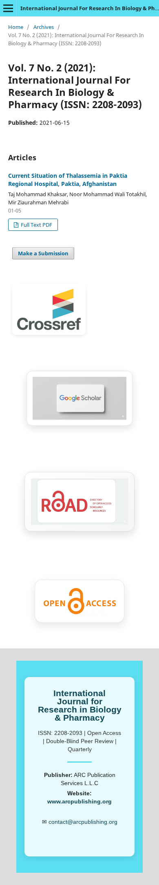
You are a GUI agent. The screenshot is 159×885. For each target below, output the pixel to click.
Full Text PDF (36, 224)
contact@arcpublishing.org (83, 822)
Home (15, 27)
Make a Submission (43, 253)
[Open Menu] (8, 8)
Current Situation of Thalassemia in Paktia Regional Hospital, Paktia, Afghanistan (67, 180)
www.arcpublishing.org (79, 801)
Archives (43, 27)
